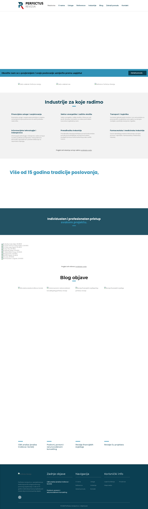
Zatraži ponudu (112, 5)
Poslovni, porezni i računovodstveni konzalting (55, 447)
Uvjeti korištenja (109, 481)
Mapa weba (108, 485)
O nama (61, 5)
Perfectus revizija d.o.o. (72, 506)
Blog (101, 5)
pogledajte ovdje (86, 150)
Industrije (92, 5)
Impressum (84, 506)
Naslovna (51, 5)
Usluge (70, 5)
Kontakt (125, 5)
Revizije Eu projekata (114, 445)
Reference (81, 5)
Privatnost (122, 481)
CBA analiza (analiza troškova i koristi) (27, 446)
